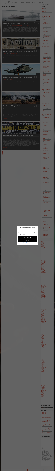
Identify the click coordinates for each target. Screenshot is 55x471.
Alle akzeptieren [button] (27, 237)
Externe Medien (22, 234)
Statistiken (34, 232)
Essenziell (21, 232)
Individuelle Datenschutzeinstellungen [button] (27, 242)
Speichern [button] (27, 240)
